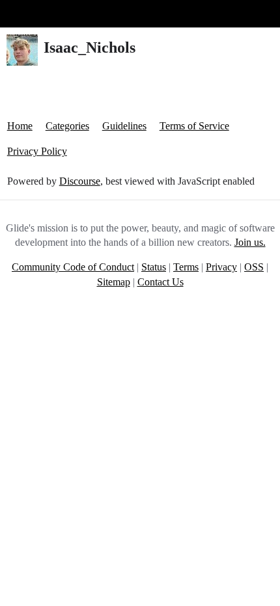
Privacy (221, 266)
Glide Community (44, 13)
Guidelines (124, 125)
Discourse (79, 181)
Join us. (250, 242)
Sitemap (113, 281)
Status (153, 266)
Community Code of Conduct (73, 266)
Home (20, 125)
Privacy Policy (37, 151)
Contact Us (160, 281)
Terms (186, 266)
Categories (67, 125)
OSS (254, 266)
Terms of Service (194, 125)
